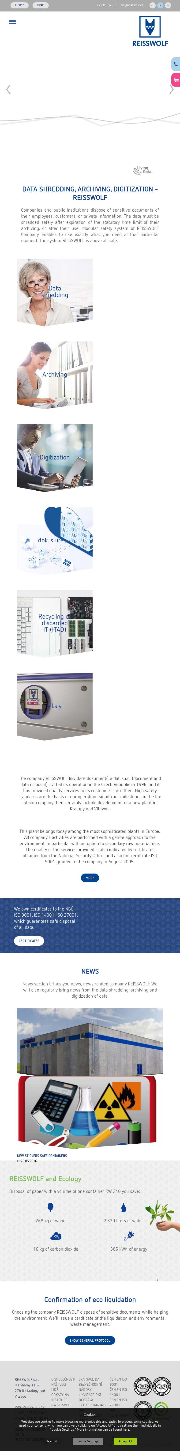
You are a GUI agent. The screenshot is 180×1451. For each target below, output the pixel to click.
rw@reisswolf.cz (132, 5)
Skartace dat (90, 1379)
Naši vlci (58, 1385)
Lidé (54, 1390)
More (90, 878)
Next (171, 89)
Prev (8, 89)
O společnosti (63, 1379)
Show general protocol (90, 1340)
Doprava (86, 1400)
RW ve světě (61, 1405)
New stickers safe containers (42, 1156)
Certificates (29, 941)
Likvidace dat (90, 1395)
